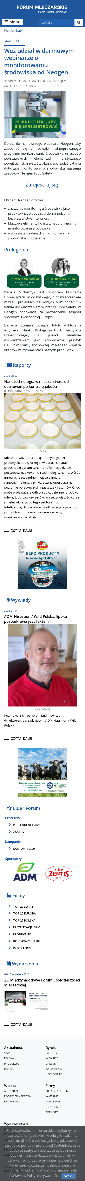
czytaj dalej (21, 530)
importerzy (22, 948)
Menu (14, 22)
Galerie (51, 1063)
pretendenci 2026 (26, 825)
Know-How (11, 1101)
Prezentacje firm (26, 927)
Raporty (21, 365)
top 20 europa (24, 913)
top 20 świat (23, 906)
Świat (8, 1053)
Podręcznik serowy (17, 1096)
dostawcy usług (26, 941)
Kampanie (52, 1096)
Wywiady (20, 600)
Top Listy (52, 1112)
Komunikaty (13, 30)
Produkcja (11, 1063)
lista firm (52, 1107)
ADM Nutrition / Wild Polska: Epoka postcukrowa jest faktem (35, 619)
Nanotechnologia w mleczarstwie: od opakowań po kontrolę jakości (36, 384)
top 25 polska (23, 920)
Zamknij (68, 1176)
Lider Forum (54, 1074)
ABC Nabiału (12, 1091)
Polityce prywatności (42, 1175)
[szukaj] (78, 22)
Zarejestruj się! (43, 184)
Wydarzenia (24, 964)
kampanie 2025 (23, 849)
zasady (18, 832)
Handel (9, 1069)
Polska (9, 1058)
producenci (22, 934)
